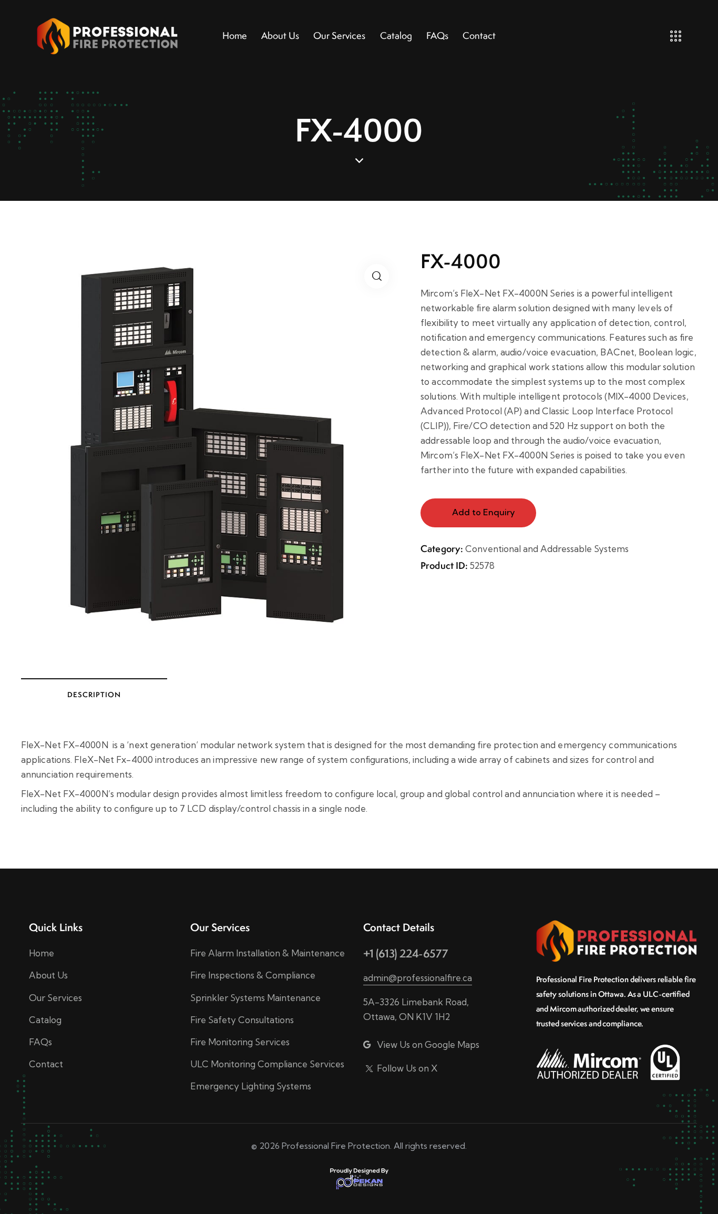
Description (94, 694)
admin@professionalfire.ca (417, 977)
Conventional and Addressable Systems (547, 548)
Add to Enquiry (483, 512)
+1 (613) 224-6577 (405, 953)
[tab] (94, 694)
